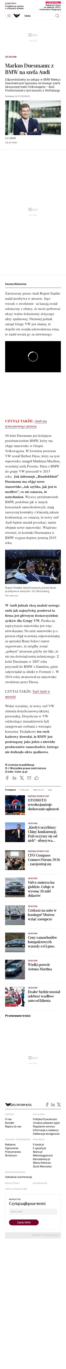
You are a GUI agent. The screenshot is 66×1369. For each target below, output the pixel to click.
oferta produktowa (16, 1189)
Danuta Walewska (15, 284)
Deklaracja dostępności (46, 1133)
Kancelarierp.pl (41, 1159)
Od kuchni (10, 57)
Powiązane (10, 790)
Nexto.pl (37, 1151)
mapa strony (12, 1183)
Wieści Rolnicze (42, 1162)
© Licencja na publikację (19, 764)
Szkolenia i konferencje (18, 1177)
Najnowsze (38, 790)
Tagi (50, 790)
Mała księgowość (43, 1155)
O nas (8, 1119)
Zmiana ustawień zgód (46, 1122)
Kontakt (9, 1122)
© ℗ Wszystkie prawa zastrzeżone (25, 768)
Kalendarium (40, 1183)
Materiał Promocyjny (38, 796)
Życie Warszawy (42, 1166)
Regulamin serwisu (44, 1126)
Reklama (10, 1144)
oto (27, 16)
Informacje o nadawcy (46, 1130)
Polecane (24, 790)
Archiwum (11, 1155)
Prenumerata (13, 1151)
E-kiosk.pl (38, 1144)
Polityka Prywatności (45, 1119)
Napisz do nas (13, 1126)
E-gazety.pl (39, 1148)
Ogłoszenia (11, 1148)
